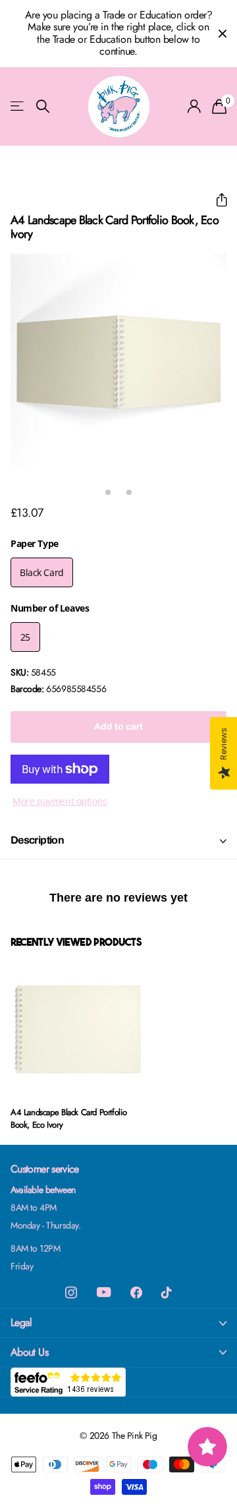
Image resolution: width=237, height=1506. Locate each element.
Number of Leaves (50, 608)
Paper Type (35, 543)
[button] (216, 200)
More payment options (60, 801)
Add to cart (118, 727)
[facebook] (136, 1292)
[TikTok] (166, 1292)
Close (222, 33)
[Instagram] (71, 1292)
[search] (42, 106)
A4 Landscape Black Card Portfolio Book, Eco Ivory (68, 1118)
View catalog (18, 106)
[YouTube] (104, 1292)
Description (37, 840)
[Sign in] (194, 106)
